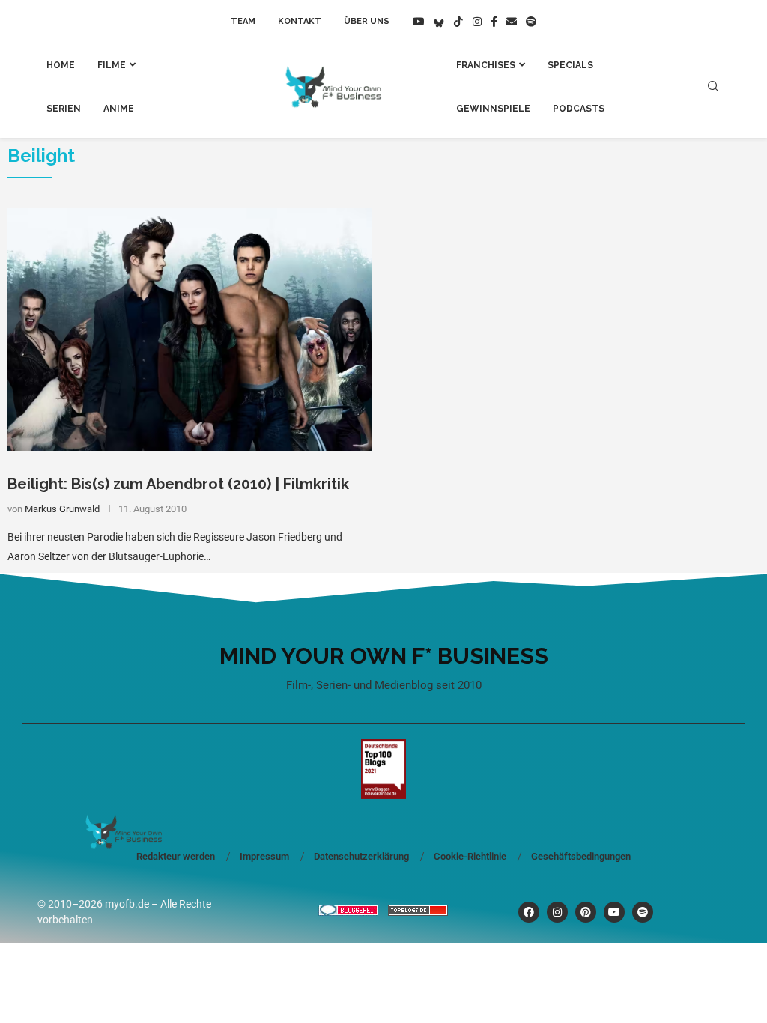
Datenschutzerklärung (361, 856)
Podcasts (578, 108)
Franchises (485, 65)
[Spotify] (531, 22)
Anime (118, 108)
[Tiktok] (458, 22)
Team (243, 21)
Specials (570, 65)
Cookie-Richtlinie (470, 856)
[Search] (713, 87)
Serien (63, 108)
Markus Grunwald (62, 508)
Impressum (264, 856)
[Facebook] (494, 22)
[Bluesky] (439, 22)
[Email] (512, 22)
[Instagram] (477, 22)
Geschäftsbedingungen (581, 856)
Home (60, 65)
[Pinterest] (585, 912)
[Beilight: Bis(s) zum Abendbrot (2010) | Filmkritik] (189, 330)
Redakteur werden (175, 856)
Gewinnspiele (493, 108)
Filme (111, 65)
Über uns (366, 21)
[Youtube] (418, 22)
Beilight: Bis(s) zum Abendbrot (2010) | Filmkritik (178, 484)
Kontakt (299, 21)
